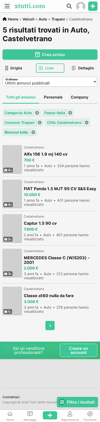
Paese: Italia (54, 113)
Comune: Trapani (20, 122)
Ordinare (11, 79)
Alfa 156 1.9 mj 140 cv (45, 154)
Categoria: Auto (18, 113)
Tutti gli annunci (21, 97)
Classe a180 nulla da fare (49, 295)
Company (79, 97)
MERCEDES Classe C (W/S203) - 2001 (57, 260)
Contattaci (11, 397)
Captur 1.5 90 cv (40, 223)
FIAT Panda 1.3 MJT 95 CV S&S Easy (60, 188)
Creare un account (78, 350)
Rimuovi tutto (16, 132)
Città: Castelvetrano (64, 122)
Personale (53, 97)
